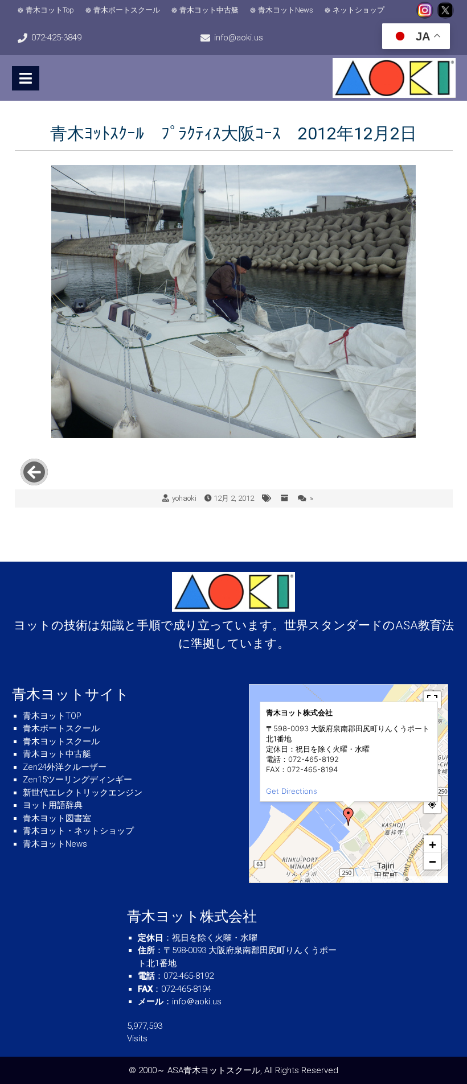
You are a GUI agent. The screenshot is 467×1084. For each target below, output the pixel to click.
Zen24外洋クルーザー (64, 767)
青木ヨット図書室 (57, 818)
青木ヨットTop (50, 10)
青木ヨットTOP (52, 716)
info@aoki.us (238, 37)
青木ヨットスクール (61, 741)
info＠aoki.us (197, 1001)
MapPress (358, 879)
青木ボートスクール (126, 10)
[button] (348, 816)
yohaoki (184, 498)
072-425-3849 (56, 37)
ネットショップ (358, 10)
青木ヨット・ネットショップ (78, 831)
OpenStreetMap (427, 879)
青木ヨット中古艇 (209, 10)
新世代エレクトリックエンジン (82, 793)
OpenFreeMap (388, 879)
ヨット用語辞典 (53, 805)
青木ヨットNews (285, 10)
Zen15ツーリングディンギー (77, 779)
